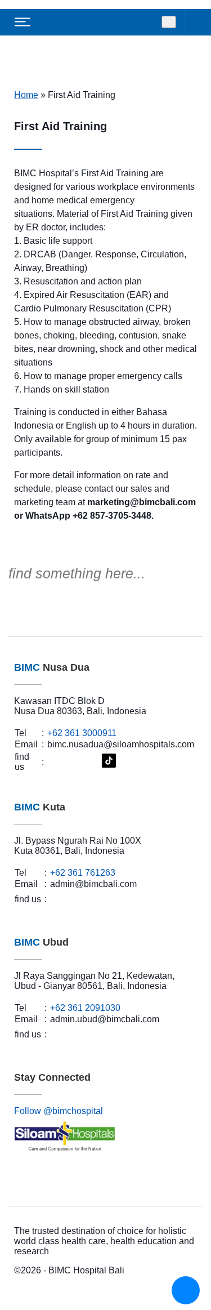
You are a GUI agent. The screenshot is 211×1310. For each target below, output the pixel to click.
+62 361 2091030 (85, 1008)
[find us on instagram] (67, 761)
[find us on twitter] (79, 761)
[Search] (168, 22)
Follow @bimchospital (58, 1111)
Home (26, 95)
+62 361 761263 (82, 872)
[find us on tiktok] (109, 762)
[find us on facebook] (55, 761)
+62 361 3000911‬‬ (81, 733)
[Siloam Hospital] (105, 1137)
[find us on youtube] (92, 762)
